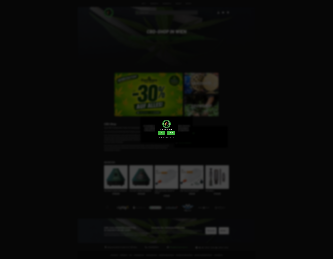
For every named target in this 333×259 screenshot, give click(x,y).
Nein (171, 133)
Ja (161, 133)
